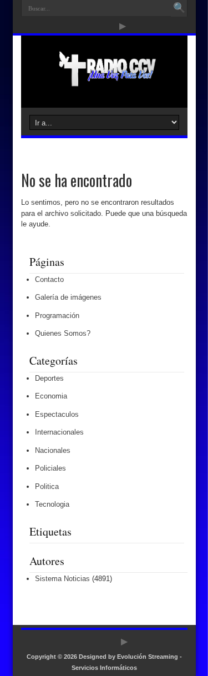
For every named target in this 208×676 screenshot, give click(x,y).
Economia (51, 396)
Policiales (50, 468)
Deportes (49, 378)
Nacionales (52, 450)
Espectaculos (57, 414)
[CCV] (104, 80)
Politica (47, 486)
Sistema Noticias (62, 578)
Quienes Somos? (62, 333)
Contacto (49, 279)
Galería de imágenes (68, 297)
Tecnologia (52, 504)
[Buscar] (179, 8)
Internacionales (59, 432)
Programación (57, 315)
